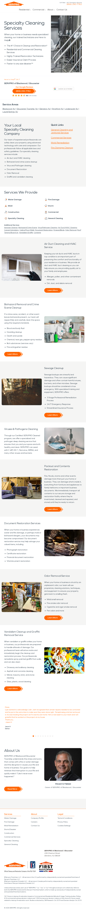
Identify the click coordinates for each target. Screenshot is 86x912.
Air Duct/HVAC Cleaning (67, 228)
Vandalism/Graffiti (26, 233)
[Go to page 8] (50, 736)
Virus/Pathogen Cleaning (47, 228)
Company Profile (37, 818)
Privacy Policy (63, 822)
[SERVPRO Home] (13, 4)
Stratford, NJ (57, 109)
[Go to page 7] (48, 736)
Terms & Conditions (65, 818)
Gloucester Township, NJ (27, 109)
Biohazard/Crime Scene (27, 228)
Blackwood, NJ (9, 109)
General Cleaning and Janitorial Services (62, 131)
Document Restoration (44, 230)
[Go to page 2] (36, 736)
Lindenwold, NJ (71, 109)
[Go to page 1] (33, 736)
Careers (34, 822)
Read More (12, 789)
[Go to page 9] (52, 736)
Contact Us (62, 9)
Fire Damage (9, 822)
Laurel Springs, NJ (10, 112)
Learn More (53, 290)
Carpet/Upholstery (11, 230)
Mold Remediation (60, 142)
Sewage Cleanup (11, 228)
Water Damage (10, 818)
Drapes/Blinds (58, 230)
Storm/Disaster (10, 829)
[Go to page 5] (43, 736)
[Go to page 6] (45, 736)
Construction (9, 833)
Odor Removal (70, 230)
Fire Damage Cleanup (62, 147)
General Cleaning (11, 844)
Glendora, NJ (44, 109)
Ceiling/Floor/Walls (27, 230)
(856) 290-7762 (74, 4)
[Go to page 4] (40, 736)
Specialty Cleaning (11, 841)
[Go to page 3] (38, 736)
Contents (37, 233)
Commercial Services (61, 137)
